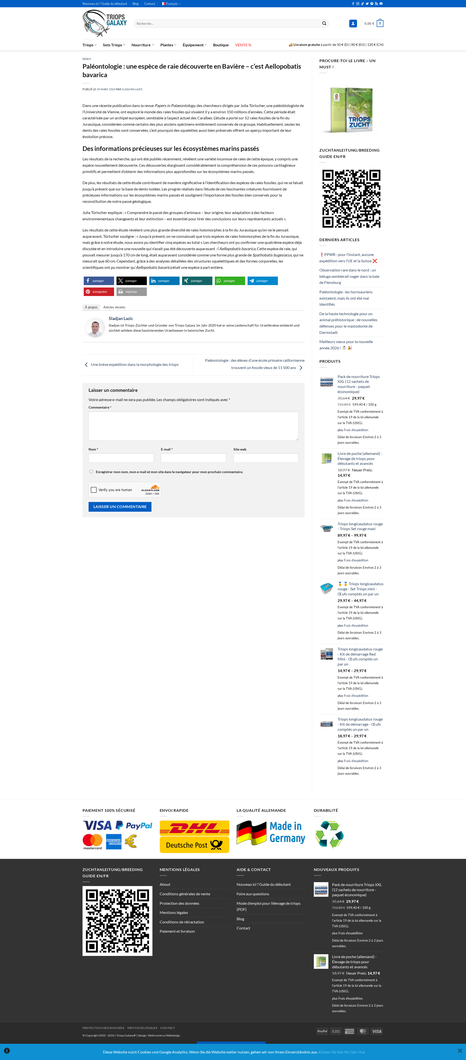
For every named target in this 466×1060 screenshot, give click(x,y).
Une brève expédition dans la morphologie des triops (134, 364)
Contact (149, 4)
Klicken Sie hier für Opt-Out (341, 1052)
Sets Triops (112, 44)
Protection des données (179, 903)
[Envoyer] (324, 23)
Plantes (166, 44)
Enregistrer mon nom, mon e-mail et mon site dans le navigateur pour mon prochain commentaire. (169, 472)
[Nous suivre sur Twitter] (367, 4)
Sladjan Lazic (132, 89)
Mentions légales (174, 912)
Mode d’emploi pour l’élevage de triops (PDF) (268, 906)
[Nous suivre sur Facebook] (353, 4)
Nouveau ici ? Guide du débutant (105, 4)
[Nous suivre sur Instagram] (357, 4)
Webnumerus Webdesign (164, 1035)
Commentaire (100, 407)
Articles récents (114, 307)
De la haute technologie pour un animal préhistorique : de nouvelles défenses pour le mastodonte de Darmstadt (348, 323)
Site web (239, 449)
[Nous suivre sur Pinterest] (371, 4)
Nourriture (141, 44)
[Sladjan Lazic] (95, 327)
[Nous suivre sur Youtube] (381, 4)
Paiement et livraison (177, 931)
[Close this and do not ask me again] (460, 1052)
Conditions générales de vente (185, 893)
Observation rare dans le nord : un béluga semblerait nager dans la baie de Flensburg (349, 276)
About (165, 884)
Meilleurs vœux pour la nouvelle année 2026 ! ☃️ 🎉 (346, 344)
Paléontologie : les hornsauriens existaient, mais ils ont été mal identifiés (346, 297)
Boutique (221, 44)
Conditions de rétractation (182, 922)
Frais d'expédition (356, 430)
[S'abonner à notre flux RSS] (376, 4)
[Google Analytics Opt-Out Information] (7, 1052)
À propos (91, 307)
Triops (88, 44)
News (87, 58)
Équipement (193, 44)
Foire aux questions (253, 893)
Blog (136, 4)
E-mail (167, 449)
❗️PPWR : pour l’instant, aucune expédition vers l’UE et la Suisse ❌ (348, 257)
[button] (353, 24)
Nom (93, 449)
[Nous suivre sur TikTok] (362, 4)
